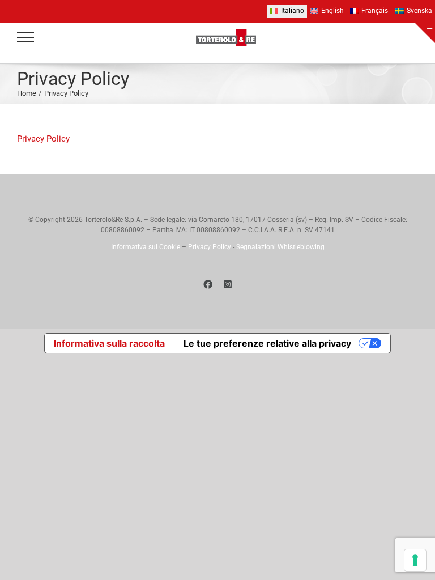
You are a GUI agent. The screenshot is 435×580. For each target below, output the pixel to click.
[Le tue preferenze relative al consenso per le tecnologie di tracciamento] (415, 560)
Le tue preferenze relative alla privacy (267, 343)
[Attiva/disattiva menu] (26, 37)
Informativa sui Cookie (145, 247)
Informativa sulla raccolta (109, 343)
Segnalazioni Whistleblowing (280, 247)
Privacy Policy (43, 139)
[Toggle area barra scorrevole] (425, 33)
